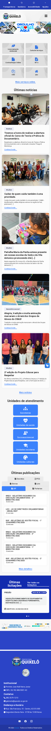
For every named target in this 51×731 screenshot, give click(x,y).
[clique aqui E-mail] (19, 721)
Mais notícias (25, 392)
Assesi (16, 728)
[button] (26, 616)
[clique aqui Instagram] (31, 721)
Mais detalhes (25, 569)
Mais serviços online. (25, 82)
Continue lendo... (10, 149)
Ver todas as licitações (33, 583)
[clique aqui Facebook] (25, 721)
